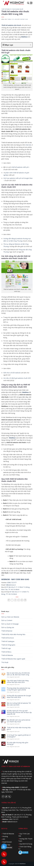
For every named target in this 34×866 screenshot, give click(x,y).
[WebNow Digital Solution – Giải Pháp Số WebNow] (13, 3)
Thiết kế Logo (6, 648)
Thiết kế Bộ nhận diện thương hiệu (13, 634)
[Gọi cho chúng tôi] (9, 796)
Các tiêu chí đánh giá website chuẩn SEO (17, 378)
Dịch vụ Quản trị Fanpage (10, 624)
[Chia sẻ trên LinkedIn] (25, 600)
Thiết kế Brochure (7, 638)
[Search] (28, 3)
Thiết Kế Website (7, 834)
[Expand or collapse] (30, 44)
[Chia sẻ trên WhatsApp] (8, 600)
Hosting (4, 836)
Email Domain (6, 842)
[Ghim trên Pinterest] (21, 600)
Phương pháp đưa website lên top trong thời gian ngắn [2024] (18, 689)
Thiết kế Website (7, 655)
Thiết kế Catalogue (7, 641)
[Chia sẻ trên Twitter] (15, 600)
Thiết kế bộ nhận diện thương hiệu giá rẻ (19, 728)
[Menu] (31, 3)
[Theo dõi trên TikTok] (6, 796)
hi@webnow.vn (11, 585)
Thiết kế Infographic (8, 645)
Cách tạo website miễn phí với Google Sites (17, 178)
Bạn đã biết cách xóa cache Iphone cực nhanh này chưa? (18, 721)
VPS (3, 839)
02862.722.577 (12, 583)
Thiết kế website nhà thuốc (11, 25)
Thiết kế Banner (6, 631)
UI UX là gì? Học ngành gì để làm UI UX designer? (19, 736)
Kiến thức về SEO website (11, 373)
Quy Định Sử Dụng (25, 844)
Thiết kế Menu (6, 652)
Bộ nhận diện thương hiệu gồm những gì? (17, 743)
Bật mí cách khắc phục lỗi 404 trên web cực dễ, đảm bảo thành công (18, 674)
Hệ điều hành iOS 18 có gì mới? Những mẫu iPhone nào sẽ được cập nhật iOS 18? (19, 712)
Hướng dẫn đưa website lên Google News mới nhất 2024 (19, 696)
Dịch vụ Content (6, 620)
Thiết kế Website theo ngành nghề (12, 9)
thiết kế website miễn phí (20, 167)
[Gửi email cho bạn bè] (18, 600)
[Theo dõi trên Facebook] (3, 796)
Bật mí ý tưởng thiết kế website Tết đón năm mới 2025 (19, 704)
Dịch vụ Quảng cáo (7, 627)
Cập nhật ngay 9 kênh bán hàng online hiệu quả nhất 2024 (18, 681)
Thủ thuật (4, 662)
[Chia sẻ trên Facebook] (12, 600)
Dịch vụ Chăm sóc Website (10, 617)
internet (28, 145)
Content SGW (24, 19)
